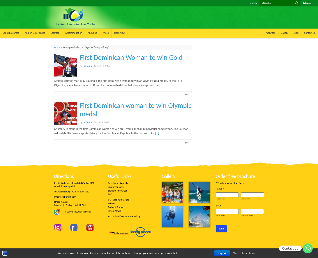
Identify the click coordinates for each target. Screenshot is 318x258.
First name (221, 199)
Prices (106, 33)
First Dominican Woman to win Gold (131, 58)
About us (92, 33)
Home (57, 47)
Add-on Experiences (35, 33)
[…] (160, 85)
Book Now (119, 33)
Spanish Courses (11, 33)
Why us (111, 203)
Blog (296, 33)
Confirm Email (247, 216)
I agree (222, 253)
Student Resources (117, 190)
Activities (270, 33)
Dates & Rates (115, 207)
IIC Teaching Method (118, 200)
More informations (244, 253)
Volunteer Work (116, 187)
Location (55, 33)
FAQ (110, 194)
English (253, 3)
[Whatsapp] (308, 248)
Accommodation (73, 33)
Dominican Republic (118, 183)
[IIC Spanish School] (96, 8)
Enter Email (221, 216)
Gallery (284, 33)
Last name (245, 199)
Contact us (309, 33)
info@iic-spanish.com (65, 197)
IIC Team (87, 66)
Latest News (114, 211)
